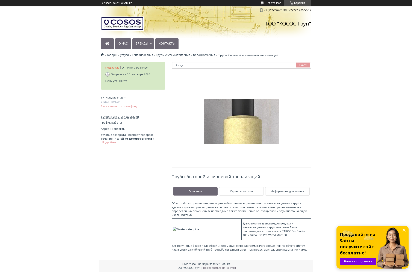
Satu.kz (225, 264)
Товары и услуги (118, 55)
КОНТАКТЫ (167, 43)
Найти (303, 65)
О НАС (123, 43)
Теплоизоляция (142, 55)
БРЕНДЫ (142, 43)
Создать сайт (110, 2)
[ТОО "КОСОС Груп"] (122, 23)
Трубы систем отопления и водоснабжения (185, 55)
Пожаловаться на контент (219, 268)
